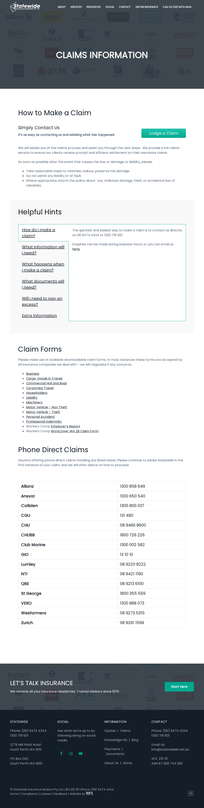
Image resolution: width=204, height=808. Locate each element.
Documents (115, 754)
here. (76, 249)
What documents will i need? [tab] (43, 284)
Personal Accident (40, 416)
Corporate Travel (40, 388)
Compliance (29, 794)
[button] (163, 133)
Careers (45, 794)
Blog (134, 740)
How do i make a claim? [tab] (38, 233)
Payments (112, 749)
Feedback (60, 794)
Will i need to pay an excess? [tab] (42, 301)
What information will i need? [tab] (43, 250)
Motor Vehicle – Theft (43, 412)
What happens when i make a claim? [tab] (43, 267)
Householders (36, 393)
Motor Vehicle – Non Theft (46, 407)
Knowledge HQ (115, 740)
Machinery (34, 402)
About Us (111, 763)
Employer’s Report (65, 426)
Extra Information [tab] (39, 315)
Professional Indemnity (44, 421)
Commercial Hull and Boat (46, 383)
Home (126, 763)
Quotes (110, 730)
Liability (31, 397)
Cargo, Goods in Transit (44, 378)
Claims (125, 730)
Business (32, 373)
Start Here (179, 686)
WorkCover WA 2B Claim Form (74, 431)
